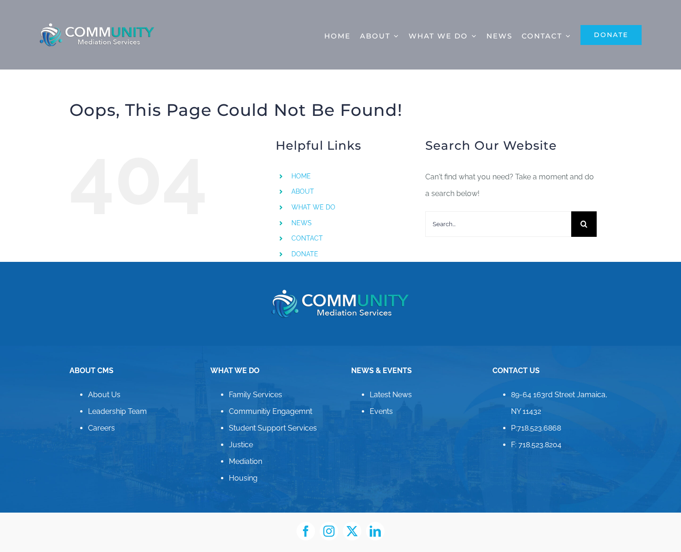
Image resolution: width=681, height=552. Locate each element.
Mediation (245, 461)
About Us (104, 394)
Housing (243, 478)
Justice (241, 444)
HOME (301, 176)
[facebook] (305, 531)
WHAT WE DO (313, 207)
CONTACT (307, 238)
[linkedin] (375, 531)
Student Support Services (273, 428)
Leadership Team (117, 411)
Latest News (391, 394)
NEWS (301, 223)
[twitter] (352, 531)
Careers (101, 428)
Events (381, 411)
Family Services (255, 394)
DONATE (304, 254)
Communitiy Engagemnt (270, 411)
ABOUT (302, 191)
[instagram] (329, 531)
